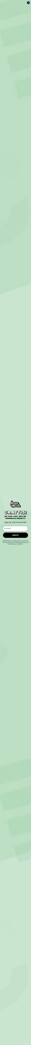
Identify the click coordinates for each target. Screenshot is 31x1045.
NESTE (15, 535)
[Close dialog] (28, 2)
